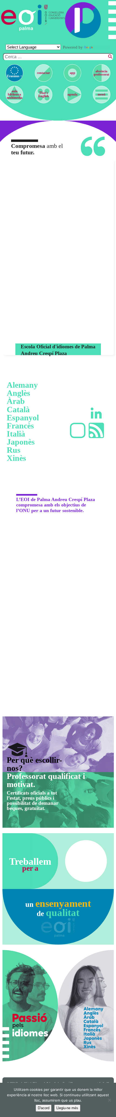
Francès (20, 426)
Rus (14, 450)
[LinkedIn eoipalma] (96, 413)
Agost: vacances (62, 179)
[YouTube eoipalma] (78, 430)
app (72, 73)
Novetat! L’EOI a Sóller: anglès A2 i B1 (62, 273)
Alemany (22, 385)
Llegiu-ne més (67, 1108)
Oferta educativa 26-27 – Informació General (63, 333)
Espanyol (23, 418)
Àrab (16, 401)
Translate (102, 47)
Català (18, 410)
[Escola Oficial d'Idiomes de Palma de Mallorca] (21, 17)
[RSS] (96, 430)
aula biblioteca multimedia (14, 94)
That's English (43, 94)
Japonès (21, 442)
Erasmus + (14, 76)
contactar (43, 73)
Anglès (18, 393)
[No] (109, 1100)
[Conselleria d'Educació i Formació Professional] (53, 17)
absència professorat (101, 72)
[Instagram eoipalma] (78, 413)
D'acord (43, 1108)
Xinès (16, 458)
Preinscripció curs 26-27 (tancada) (62, 291)
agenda (72, 94)
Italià (16, 434)
